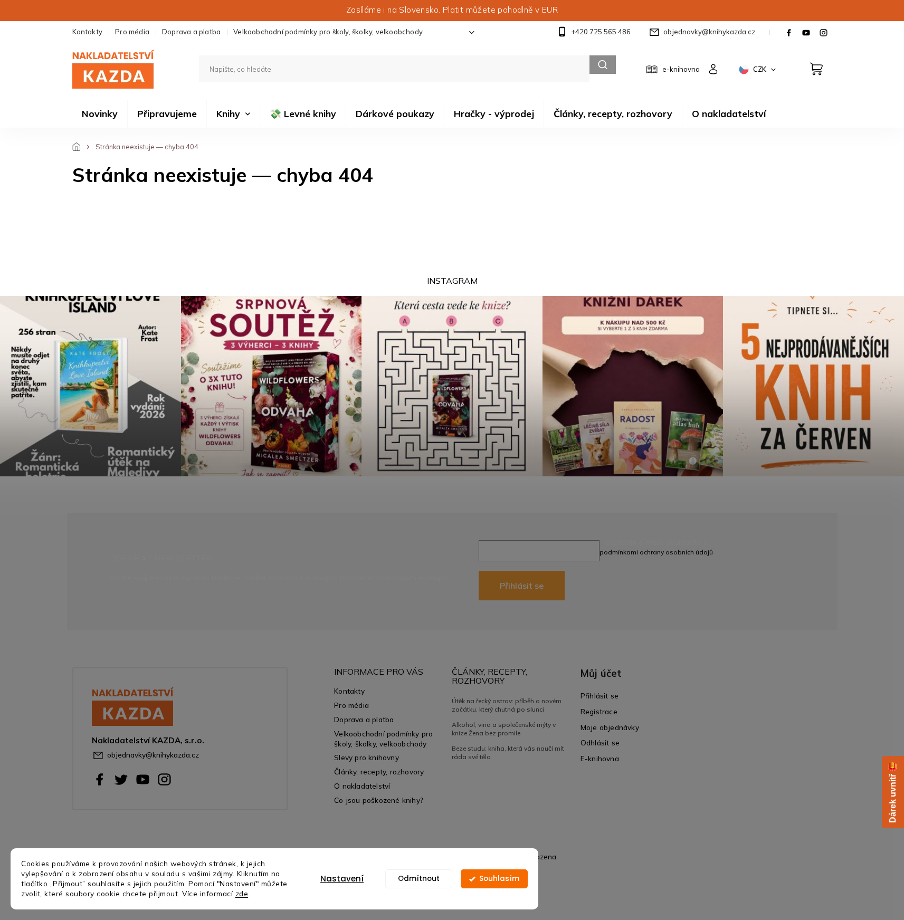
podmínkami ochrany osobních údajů (656, 552)
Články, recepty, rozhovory (379, 771)
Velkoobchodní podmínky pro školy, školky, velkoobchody (328, 31)
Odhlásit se (600, 742)
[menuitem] (99, 114)
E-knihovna (600, 758)
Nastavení (342, 878)
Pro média (132, 31)
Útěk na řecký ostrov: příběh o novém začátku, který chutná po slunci (507, 705)
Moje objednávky (610, 727)
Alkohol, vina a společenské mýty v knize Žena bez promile (504, 729)
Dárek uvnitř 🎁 (892, 792)
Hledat (602, 64)
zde (242, 893)
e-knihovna (681, 69)
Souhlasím (499, 879)
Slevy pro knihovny (366, 757)
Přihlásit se (522, 585)
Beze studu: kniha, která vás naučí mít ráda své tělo (508, 752)
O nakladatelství (362, 785)
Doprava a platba (191, 31)
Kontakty (87, 31)
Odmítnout (419, 879)
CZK (760, 69)
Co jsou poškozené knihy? (378, 800)
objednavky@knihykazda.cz (153, 754)
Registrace (599, 711)
